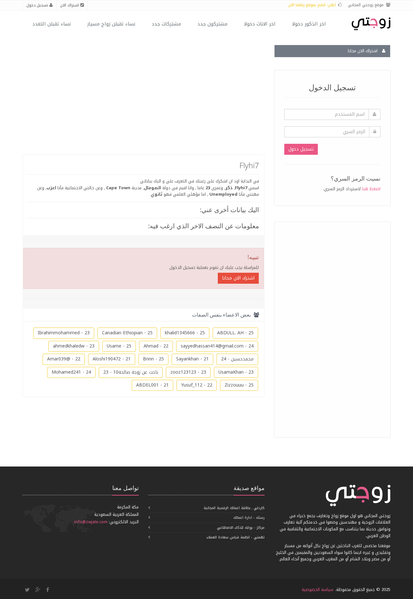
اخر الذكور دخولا (309, 23)
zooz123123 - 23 (188, 372)
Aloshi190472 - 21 (112, 359)
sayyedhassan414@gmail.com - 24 (217, 346)
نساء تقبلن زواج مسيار (111, 23)
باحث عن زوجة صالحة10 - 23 (130, 372)
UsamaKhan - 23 (236, 372)
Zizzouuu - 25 (239, 385)
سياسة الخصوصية (317, 589)
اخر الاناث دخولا (260, 23)
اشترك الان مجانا (238, 278)
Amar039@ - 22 (63, 359)
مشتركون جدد (212, 23)
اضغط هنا (371, 189)
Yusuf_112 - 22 (196, 385)
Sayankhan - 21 (192, 359)
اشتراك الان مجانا (363, 51)
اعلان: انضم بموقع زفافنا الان (312, 4)
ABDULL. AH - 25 (235, 333)
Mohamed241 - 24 (71, 372)
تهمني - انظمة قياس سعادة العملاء (235, 537)
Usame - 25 (119, 346)
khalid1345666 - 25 (185, 333)
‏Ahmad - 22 (156, 346)
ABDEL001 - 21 (152, 385)
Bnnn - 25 (153, 359)
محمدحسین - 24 (237, 359)
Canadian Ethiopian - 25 (127, 333)
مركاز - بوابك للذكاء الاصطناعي (241, 527)
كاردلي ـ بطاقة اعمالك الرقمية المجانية (234, 508)
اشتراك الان (70, 5)
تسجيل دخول (37, 5)
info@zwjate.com (90, 522)
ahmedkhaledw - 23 (74, 346)
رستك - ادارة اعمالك (249, 517)
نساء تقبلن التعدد (51, 23)
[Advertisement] (332, 328)
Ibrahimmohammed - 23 (64, 333)
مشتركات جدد (166, 23)
